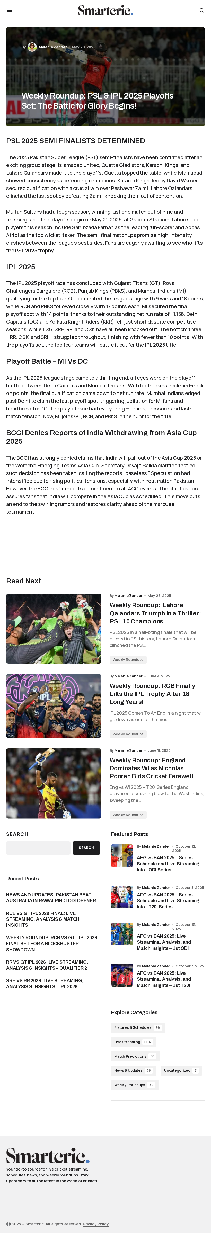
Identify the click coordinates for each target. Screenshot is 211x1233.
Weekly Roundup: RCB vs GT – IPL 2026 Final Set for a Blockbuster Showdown (51, 943)
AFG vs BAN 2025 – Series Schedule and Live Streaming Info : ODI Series (168, 863)
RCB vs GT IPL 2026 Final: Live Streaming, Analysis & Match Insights (43, 919)
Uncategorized (180, 1070)
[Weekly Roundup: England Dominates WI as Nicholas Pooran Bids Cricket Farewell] (53, 783)
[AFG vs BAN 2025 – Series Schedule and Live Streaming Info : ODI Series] (122, 855)
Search (17, 834)
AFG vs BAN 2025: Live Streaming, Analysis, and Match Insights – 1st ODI (164, 942)
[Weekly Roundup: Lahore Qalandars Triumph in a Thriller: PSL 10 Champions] (53, 629)
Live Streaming (132, 1041)
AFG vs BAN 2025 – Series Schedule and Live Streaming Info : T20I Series (168, 900)
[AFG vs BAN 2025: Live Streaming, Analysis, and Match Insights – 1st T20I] (122, 975)
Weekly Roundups (128, 659)
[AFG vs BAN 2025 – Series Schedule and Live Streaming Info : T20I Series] (122, 897)
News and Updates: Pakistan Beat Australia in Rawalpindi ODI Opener (51, 897)
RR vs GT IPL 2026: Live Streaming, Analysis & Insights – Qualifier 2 (47, 965)
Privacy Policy (96, 1224)
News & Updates (132, 1070)
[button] (9, 10)
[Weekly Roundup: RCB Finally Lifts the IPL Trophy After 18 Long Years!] (53, 706)
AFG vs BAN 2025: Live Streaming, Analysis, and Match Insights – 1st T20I (164, 979)
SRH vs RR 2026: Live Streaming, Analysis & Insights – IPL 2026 (44, 983)
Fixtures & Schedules (137, 1027)
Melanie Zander (156, 846)
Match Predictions (134, 1056)
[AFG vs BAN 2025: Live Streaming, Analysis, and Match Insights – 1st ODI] (122, 934)
